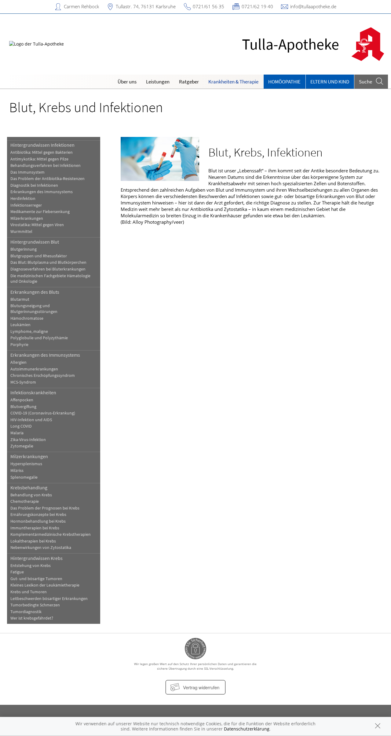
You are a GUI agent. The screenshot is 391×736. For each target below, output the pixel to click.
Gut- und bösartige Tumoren (36, 578)
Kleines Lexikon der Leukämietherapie (44, 585)
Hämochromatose (26, 318)
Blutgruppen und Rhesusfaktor (38, 256)
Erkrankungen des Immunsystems (41, 191)
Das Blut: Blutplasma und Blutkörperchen (48, 262)
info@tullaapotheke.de (313, 6)
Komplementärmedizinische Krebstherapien (50, 534)
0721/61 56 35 (208, 6)
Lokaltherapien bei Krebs (33, 541)
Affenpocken (21, 400)
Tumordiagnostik (26, 611)
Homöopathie (284, 81)
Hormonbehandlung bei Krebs (38, 521)
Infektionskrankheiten (33, 392)
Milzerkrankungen (26, 218)
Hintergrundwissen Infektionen (42, 145)
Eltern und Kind (329, 81)
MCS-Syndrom (23, 382)
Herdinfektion (22, 198)
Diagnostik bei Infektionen (34, 185)
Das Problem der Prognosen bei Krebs (44, 508)
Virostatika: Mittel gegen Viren (37, 224)
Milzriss (17, 470)
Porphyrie (19, 344)
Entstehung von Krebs (30, 565)
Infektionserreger (26, 205)
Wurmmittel (21, 231)
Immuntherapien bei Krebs (34, 528)
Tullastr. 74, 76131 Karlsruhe (146, 6)
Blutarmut (19, 299)
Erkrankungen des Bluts (34, 292)
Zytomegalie (21, 446)
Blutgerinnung (23, 249)
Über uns (127, 81)
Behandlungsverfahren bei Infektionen (45, 165)
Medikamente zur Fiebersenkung (40, 211)
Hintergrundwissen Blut (34, 242)
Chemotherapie (24, 501)
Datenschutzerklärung (246, 729)
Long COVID (21, 426)
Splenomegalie (24, 477)
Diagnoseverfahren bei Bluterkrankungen (48, 269)
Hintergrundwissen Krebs (36, 558)
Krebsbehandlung (28, 487)
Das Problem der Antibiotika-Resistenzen (47, 178)
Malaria (17, 433)
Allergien (18, 362)
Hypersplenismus (26, 463)
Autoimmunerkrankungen (34, 369)
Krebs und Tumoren (28, 591)
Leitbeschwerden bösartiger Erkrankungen (49, 598)
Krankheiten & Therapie (233, 81)
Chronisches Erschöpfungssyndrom (42, 375)
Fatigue (17, 572)
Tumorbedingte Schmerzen (35, 605)
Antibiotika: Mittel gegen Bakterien (41, 152)
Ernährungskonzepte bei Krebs (38, 514)
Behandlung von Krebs (31, 495)
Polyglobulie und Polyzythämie (39, 337)
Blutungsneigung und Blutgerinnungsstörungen (33, 308)
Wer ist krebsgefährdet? (31, 618)
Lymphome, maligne (29, 331)
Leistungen (158, 81)
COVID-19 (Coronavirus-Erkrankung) (42, 413)
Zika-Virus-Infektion (28, 439)
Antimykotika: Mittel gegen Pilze (39, 159)
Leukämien (20, 324)
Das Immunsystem (27, 172)
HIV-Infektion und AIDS (31, 419)
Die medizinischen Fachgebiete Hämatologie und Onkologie (50, 278)
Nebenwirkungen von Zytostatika (40, 547)
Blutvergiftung (23, 406)
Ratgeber (189, 81)
